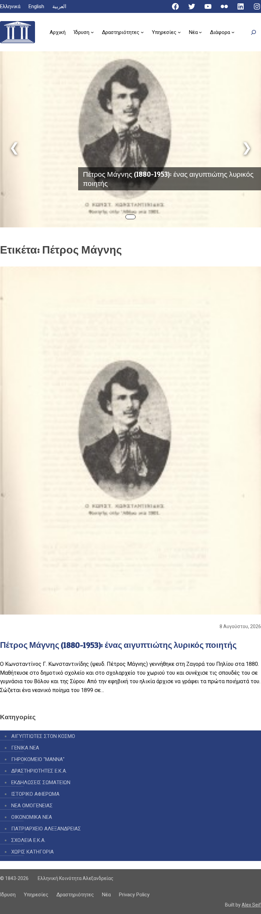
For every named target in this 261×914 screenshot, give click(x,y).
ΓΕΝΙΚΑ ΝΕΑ (25, 748)
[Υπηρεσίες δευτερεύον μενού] (179, 32)
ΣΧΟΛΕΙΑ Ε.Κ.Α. (28, 840)
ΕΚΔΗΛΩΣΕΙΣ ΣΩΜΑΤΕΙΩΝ (40, 782)
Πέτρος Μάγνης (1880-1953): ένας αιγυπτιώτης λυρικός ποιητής (168, 179)
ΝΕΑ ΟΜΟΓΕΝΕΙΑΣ (32, 806)
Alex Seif (251, 905)
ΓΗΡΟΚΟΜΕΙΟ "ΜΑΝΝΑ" (38, 759)
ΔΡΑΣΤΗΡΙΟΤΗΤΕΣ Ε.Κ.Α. (39, 771)
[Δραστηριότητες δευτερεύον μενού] (142, 32)
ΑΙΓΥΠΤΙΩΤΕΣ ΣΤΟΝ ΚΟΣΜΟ (43, 736)
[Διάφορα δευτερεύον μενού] (232, 32)
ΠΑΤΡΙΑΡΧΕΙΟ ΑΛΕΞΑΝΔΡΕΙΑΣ (46, 829)
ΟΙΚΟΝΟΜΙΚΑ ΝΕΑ (31, 817)
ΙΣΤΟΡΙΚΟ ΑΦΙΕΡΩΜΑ (35, 794)
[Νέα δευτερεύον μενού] (200, 32)
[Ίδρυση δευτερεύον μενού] (92, 32)
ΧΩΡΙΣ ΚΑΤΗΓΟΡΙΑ (32, 852)
